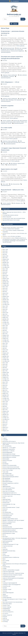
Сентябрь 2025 (6, 267)
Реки (22, 203)
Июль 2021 (5, 345)
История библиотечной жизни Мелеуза (11, 494)
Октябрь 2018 (6, 398)
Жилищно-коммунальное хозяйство (10, 483)
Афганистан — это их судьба (9, 447)
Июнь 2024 (5, 290)
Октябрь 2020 (6, 359)
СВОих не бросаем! (7, 216)
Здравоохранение (6, 486)
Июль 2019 (5, 383)
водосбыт (24, 75)
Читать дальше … (20, 45)
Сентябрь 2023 (6, 304)
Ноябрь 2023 (5, 301)
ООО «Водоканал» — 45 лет (10, 82)
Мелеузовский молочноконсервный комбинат (13, 528)
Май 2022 (5, 330)
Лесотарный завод (7, 512)
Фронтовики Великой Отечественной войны (12, 602)
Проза (4, 559)
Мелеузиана (5, 525)
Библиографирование (7, 452)
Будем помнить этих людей (9, 169)
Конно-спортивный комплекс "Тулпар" (11, 507)
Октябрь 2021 (6, 340)
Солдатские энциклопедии (8, 571)
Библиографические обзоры (9, 454)
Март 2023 (5, 314)
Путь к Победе (6, 560)
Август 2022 (5, 325)
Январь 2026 (5, 260)
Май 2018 (5, 406)
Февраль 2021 (6, 353)
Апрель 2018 (5, 408)
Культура (5, 510)
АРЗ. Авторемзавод (7, 446)
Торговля (5, 591)
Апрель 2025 (5, 275)
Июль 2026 (5, 251)
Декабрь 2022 (6, 319)
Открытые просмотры (7, 546)
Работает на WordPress (7, 633)
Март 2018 (5, 409)
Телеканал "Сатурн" (7, 589)
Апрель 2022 (5, 332)
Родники (22, 122)
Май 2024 (5, 291)
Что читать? (5, 613)
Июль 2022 (5, 327)
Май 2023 (5, 311)
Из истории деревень (7, 489)
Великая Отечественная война (9, 465)
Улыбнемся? (5, 595)
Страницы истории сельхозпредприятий (11, 584)
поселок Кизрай (9, 122)
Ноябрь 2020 (5, 357)
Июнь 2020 (5, 366)
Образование (6, 542)
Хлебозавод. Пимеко (7, 603)
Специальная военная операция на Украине (12, 574)
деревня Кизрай (21, 163)
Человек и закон (6, 605)
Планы (4, 554)
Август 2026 (5, 249)
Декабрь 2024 (6, 281)
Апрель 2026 (5, 256)
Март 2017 (5, 429)
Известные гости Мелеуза (8, 491)
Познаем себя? (6, 555)
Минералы (18, 203)
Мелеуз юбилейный (7, 523)
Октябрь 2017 (6, 417)
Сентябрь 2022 (6, 324)
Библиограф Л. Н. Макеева (8, 450)
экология (9, 123)
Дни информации (6, 478)
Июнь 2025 (5, 272)
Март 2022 (5, 333)
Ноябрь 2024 (5, 283)
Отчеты (4, 547)
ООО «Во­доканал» (5, 76)
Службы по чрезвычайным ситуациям (11, 570)
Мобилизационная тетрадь (9, 533)
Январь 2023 (5, 317)
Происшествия (16, 184)
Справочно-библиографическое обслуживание (13, 578)
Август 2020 (5, 362)
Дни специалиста (6, 480)
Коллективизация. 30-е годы (9, 504)
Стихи (4, 581)
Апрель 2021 (5, 349)
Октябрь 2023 (6, 302)
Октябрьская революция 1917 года (10, 544)
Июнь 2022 (5, 328)
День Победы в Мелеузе (8, 475)
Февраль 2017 (6, 430)
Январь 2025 (5, 280)
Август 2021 (5, 343)
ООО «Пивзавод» (10, 49)
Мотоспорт (5, 536)
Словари (4, 568)
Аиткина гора (16, 120)
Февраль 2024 (6, 296)
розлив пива (20, 49)
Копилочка (5, 509)
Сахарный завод (6, 566)
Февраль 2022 (6, 335)
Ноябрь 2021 (5, 338)
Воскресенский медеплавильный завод (11, 468)
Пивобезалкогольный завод (8, 48)
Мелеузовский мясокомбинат (9, 530)
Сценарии (5, 587)
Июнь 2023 (5, 309)
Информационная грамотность (10, 492)
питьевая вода (9, 142)
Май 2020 (5, 367)
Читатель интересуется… (8, 611)
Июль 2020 (5, 364)
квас (20, 48)
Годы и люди (5, 163)
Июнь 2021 (5, 346)
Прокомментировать (6, 52)
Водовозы (15, 163)
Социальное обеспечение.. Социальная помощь (13, 573)
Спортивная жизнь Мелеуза (9, 576)
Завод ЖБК (5, 484)
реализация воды (17, 142)
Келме (4, 497)
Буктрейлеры (5, 463)
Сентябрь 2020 (6, 361)
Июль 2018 (5, 403)
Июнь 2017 (5, 424)
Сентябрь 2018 (6, 400)
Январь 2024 (5, 298)
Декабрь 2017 (6, 414)
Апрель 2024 (5, 293)
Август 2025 (5, 269)
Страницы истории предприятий (10, 75)
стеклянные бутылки (5, 51)
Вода (18, 48)
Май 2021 (5, 348)
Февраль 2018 (6, 411)
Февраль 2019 (6, 391)
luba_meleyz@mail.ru (15, 1)
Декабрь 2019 (6, 375)
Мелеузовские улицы (7, 526)
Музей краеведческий (7, 541)
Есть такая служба (6, 127)
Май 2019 (5, 387)
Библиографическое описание (9, 457)
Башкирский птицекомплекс (9, 449)
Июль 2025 (5, 270)
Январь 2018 (5, 412)
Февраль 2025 (6, 278)
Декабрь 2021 (6, 336)
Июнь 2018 (5, 404)
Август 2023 (5, 306)
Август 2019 (5, 382)
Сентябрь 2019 (6, 380)
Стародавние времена (8, 579)
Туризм (4, 594)
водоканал (3, 142)
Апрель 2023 (5, 312)
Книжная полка (6, 502)
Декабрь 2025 (6, 262)
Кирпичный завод (6, 499)
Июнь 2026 (5, 252)
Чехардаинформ (6, 608)
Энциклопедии (6, 619)
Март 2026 (5, 257)
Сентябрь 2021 (6, 341)
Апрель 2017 (5, 427)
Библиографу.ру (14, 14)
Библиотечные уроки (7, 460)
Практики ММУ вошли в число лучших (11, 220)
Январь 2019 (5, 393)
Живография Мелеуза (7, 481)
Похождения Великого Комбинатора (11, 557)
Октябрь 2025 (6, 265)
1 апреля (5, 438)
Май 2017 (5, 425)
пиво (16, 49)
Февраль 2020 (6, 372)
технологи (11, 76)
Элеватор (5, 618)
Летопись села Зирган (16, 236)
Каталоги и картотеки (7, 496)
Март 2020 (5, 370)
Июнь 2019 (5, 385)
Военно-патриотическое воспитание (11, 467)
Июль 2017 (5, 422)
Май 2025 (5, 273)
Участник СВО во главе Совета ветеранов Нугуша (14, 218)
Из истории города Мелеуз (9, 488)
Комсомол (5, 505)
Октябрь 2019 (6, 379)
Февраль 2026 (6, 259)
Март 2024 (5, 294)
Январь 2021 (5, 354)
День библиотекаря (7, 473)
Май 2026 (5, 254)
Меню (15, 23)
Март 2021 (5, 351)
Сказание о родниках (7, 105)
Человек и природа (7, 120)
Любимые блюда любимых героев (10, 518)
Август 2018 (5, 401)
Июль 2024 (5, 288)
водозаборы (11, 100)
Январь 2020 (5, 374)
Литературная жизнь (7, 515)
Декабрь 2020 (6, 356)
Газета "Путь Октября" (8, 470)
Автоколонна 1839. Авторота (9, 441)
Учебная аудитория (7, 597)
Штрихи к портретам (7, 615)
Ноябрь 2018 (5, 396)
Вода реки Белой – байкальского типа (12, 189)
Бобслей (4, 462)
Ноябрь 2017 (5, 416)
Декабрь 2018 (6, 395)
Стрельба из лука (6, 586)
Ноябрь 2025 (5, 264)
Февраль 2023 (6, 315)
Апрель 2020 (5, 369)
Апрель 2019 (5, 388)
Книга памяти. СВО (7, 501)
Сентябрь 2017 (6, 419)
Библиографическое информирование (11, 455)
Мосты (4, 535)
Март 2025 (5, 277)
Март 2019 (5, 390)
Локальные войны (7, 517)
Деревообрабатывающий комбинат (11, 476)
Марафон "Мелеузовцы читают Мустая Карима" (13, 520)
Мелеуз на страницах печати (9, 522)
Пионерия (5, 552)
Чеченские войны (6, 610)
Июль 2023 (5, 307)
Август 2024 (5, 286)
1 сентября (5, 439)
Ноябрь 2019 (5, 377)
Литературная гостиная (8, 513)
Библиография (6, 458)
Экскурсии (5, 616)
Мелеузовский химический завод (10, 531)
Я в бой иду (5, 621)
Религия (4, 562)
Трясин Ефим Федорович (8, 592)
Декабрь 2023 (6, 299)
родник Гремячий (16, 122)
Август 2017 (5, 421)
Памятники (5, 549)
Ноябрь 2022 (5, 320)
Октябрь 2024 (6, 285)
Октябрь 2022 (6, 322)
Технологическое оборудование (17, 51)
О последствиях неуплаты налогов (10, 215)
